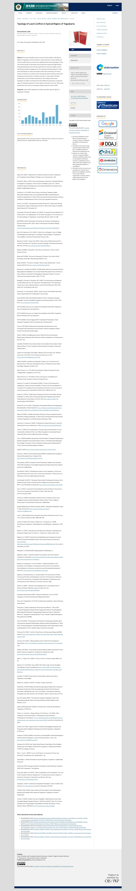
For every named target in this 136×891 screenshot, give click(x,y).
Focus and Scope (101, 26)
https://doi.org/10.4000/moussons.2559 (28, 357)
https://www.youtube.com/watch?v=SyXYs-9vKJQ (41, 449)
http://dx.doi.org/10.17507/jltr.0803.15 (39, 245)
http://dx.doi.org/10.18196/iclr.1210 (27, 779)
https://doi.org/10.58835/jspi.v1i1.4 (27, 740)
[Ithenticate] (108, 108)
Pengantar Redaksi (39, 829)
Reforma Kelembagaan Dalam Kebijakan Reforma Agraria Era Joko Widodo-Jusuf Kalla (58, 818)
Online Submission (102, 29)
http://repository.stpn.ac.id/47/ (30, 302)
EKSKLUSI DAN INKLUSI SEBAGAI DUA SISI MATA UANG (50, 833)
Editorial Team (101, 19)
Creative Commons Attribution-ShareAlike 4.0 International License (79, 130)
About (63, 13)
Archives (39, 13)
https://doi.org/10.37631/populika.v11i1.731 (29, 458)
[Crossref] (108, 140)
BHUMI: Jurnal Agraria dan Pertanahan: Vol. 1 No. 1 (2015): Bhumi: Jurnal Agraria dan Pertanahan (58, 827)
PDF (72, 49)
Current (29, 13)
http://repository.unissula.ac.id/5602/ (44, 806)
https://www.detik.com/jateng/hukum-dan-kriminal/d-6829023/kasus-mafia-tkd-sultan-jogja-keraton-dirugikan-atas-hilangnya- (39, 669)
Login (83, 13)
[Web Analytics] (99, 74)
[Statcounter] (108, 70)
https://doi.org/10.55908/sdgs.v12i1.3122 (36, 570)
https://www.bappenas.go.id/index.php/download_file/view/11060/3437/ (38, 228)
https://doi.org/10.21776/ (51, 399)
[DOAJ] (108, 147)
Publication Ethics (102, 33)
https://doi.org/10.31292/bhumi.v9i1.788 (32, 42)
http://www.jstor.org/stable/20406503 (28, 590)
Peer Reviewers (101, 22)
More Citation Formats (78, 83)
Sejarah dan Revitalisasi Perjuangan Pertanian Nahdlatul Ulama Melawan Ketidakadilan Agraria (60, 822)
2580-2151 (107, 85)
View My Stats (107, 74)
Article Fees (100, 37)
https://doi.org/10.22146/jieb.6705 (51, 425)
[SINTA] (108, 156)
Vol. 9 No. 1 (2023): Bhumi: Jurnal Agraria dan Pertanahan (49, 18)
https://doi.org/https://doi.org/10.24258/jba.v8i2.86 (32, 654)
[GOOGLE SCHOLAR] (108, 127)
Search (115, 13)
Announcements (52, 13)
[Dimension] (108, 172)
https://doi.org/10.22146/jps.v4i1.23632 (50, 485)
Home (20, 13)
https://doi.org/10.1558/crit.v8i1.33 (39, 265)
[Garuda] (108, 165)
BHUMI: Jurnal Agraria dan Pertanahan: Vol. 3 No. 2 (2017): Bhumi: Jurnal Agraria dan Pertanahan (48, 824)
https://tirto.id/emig (27, 786)
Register (74, 13)
